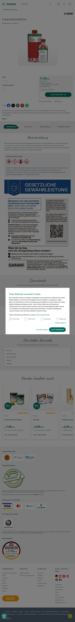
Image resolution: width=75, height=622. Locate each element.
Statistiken (47, 319)
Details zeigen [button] (59, 323)
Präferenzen (31, 319)
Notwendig (16, 319)
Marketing (63, 319)
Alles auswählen (57, 329)
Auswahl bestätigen (42, 329)
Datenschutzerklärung (42, 315)
